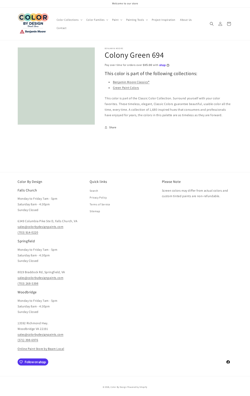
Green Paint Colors (126, 88)
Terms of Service (100, 204)
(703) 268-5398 (28, 283)
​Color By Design (119, 387)
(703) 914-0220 (28, 232)
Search (94, 190)
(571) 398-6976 (28, 340)
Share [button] (112, 127)
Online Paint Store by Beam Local (41, 349)
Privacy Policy (98, 197)
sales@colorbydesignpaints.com (40, 227)
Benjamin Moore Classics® (131, 82)
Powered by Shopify (137, 387)
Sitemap (95, 211)
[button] (69, 20)
